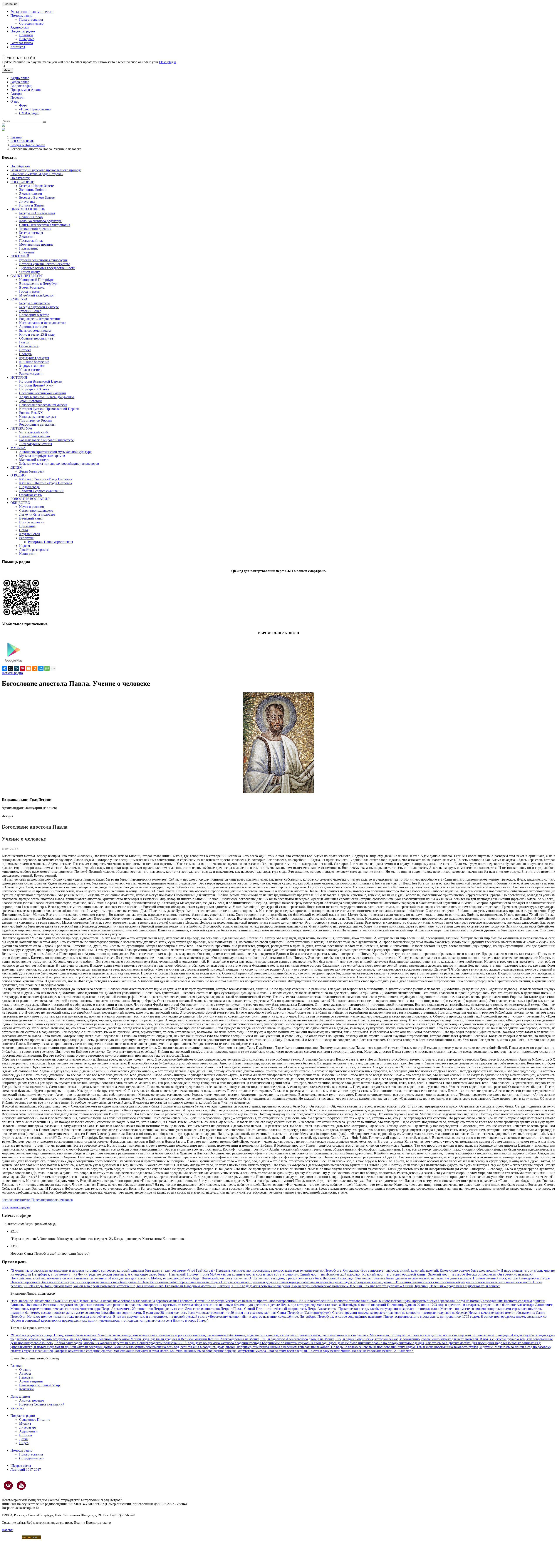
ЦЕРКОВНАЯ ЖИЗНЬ (27, 209)
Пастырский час (31, 240)
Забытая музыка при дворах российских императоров (59, 463)
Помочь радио (12, 673)
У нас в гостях (29, 369)
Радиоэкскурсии (31, 373)
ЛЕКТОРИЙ (19, 256)
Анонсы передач (31, 1400)
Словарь (25, 354)
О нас (14, 101)
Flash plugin (167, 62)
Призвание (27, 526)
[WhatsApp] (47, 668)
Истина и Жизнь (31, 205)
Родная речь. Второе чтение (39, 319)
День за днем (20, 1396)
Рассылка (17, 1408)
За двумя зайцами (32, 366)
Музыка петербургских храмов (42, 456)
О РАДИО (18, 475)
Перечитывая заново (34, 436)
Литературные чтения (35, 444)
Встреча (25, 350)
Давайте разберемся (34, 549)
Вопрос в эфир (21, 86)
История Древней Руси (36, 385)
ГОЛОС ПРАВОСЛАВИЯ (30, 499)
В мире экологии (31, 522)
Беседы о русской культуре (39, 307)
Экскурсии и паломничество (31, 11)
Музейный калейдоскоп (37, 295)
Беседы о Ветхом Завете (37, 197)
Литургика (27, 201)
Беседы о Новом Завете (27, 145)
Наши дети (27, 553)
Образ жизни (29, 346)
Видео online (19, 82)
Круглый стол (29, 534)
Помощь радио (21, 15)
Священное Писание (34, 1419)
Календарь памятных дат (37, 416)
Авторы (16, 93)
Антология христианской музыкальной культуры (55, 452)
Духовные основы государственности (47, 268)
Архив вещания (31, 1381)
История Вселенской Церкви (40, 381)
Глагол (24, 342)
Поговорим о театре (34, 315)
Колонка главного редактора (40, 221)
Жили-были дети (31, 471)
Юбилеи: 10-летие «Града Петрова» (45, 483)
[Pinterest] (22, 668)
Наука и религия (31, 506)
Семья (23, 530)
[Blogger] (28, 668)
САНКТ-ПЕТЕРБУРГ (26, 276)
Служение (26, 252)
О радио (25, 1369)
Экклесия (26, 236)
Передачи (17, 97)
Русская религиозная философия (43, 260)
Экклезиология (30, 193)
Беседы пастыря (31, 233)
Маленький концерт (34, 459)
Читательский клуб (33, 432)
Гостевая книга (21, 43)
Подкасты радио (22, 31)
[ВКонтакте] (4, 668)
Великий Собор (31, 217)
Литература (27, 1427)
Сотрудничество (31, 23)
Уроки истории (30, 401)
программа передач (16, 1207)
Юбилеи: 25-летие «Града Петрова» (36, 174)
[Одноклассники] (34, 668)
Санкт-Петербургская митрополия (44, 225)
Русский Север (30, 311)
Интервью (26, 39)
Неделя (24, 546)
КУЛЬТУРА (19, 299)
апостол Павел (29, 1200)
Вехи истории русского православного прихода (45, 170)
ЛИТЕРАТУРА (21, 428)
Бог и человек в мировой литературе (46, 440)
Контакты (17, 47)
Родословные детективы (37, 424)
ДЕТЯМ (16, 467)
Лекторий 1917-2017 (25, 1469)
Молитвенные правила (36, 244)
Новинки (26, 35)
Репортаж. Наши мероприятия (50, 542)
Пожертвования (31, 19)
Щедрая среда (29, 487)
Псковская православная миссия (43, 405)
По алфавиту (20, 178)
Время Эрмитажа (32, 287)
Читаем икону (29, 272)
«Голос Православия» (35, 109)
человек (67, 1200)
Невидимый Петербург (36, 279)
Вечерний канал (31, 518)
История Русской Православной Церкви (49, 409)
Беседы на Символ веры (37, 213)
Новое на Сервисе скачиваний (41, 1404)
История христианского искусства (44, 264)
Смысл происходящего (36, 510)
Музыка (25, 1423)
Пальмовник (28, 248)
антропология (50, 1200)
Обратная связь (30, 495)
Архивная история (33, 326)
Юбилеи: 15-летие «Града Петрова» (45, 479)
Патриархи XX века (34, 389)
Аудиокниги (28, 1431)
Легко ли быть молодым (37, 514)
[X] (10, 668)
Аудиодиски (19, 27)
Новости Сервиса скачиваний (41, 491)
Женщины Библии (33, 190)
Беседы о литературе (34, 303)
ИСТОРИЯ (18, 377)
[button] (3, 55)
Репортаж (26, 538)
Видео (24, 1443)
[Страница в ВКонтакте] (8, 1485)
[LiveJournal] (16, 668)
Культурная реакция (34, 358)
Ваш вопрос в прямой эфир (39, 1385)
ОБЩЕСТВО (20, 503)
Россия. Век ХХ (31, 413)
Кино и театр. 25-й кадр (37, 334)
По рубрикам (20, 166)
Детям (23, 1439)
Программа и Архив (25, 90)
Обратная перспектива (36, 338)
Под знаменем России (35, 420)
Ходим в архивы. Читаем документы (46, 397)
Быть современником (35, 330)
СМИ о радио (29, 113)
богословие (10, 1200)
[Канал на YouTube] (21, 1485)
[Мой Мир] (41, 668)
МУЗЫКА (18, 448)
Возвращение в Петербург (38, 283)
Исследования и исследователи (42, 323)
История (25, 1435)
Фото (23, 105)
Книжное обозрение (34, 362)
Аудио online (19, 78)
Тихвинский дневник (35, 229)
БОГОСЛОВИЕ (22, 141)
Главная (16, 137)
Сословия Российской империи (42, 393)
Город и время (29, 291)
